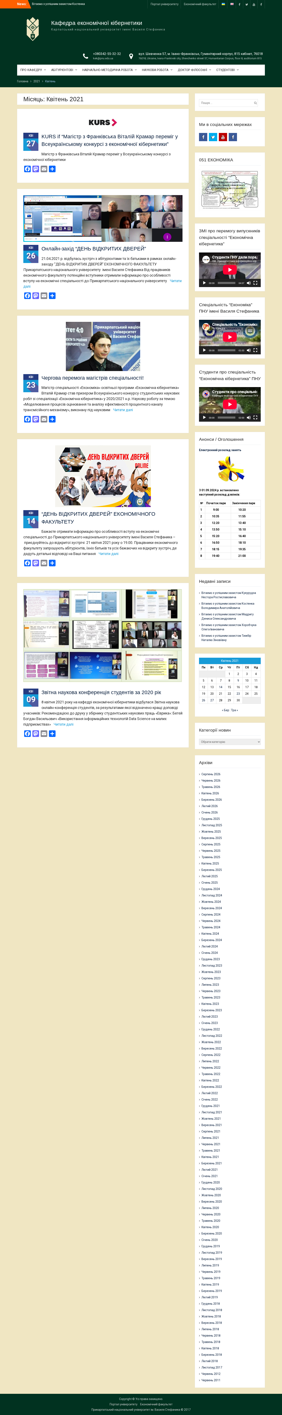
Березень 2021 (211, 1163)
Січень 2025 (209, 882)
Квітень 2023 (210, 1003)
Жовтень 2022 (211, 1042)
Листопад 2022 (211, 1035)
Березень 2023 (211, 1010)
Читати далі (123, 410)
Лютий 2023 (209, 1016)
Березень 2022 (211, 1086)
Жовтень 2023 (211, 972)
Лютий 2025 (209, 876)
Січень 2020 (209, 1240)
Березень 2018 (211, 1354)
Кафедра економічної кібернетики (96, 23)
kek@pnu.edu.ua (103, 58)
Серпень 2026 (210, 774)
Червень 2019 (210, 1271)
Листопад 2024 (211, 895)
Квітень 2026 (210, 793)
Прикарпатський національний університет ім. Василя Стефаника (135, 1409)
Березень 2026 (211, 799)
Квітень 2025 (210, 863)
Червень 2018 (210, 1335)
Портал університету (165, 4)
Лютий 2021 (209, 1169)
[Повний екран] (255, 283)
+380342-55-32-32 (107, 54)
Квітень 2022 (210, 1080)
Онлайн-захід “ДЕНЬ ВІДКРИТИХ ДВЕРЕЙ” (93, 248)
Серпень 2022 (210, 1055)
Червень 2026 (210, 780)
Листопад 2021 (211, 1112)
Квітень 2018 (210, 1348)
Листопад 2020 (211, 1188)
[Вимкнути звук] (249, 283)
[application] (230, 270)
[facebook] (239, 4)
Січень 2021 (209, 1176)
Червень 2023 (210, 991)
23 (238, 693)
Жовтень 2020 (211, 1195)
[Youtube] (254, 4)
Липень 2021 (210, 1137)
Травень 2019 (210, 1278)
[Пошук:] (229, 103)
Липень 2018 (210, 1329)
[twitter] (247, 4)
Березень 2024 (211, 940)
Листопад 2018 (211, 1310)
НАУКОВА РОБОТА (155, 70)
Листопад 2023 (211, 965)
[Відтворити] (204, 283)
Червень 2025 (210, 850)
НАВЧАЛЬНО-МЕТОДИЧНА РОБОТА (107, 70)
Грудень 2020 (210, 1182)
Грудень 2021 (210, 1106)
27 (212, 700)
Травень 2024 (210, 927)
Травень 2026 (210, 787)
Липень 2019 (210, 1265)
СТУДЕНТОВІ (225, 70)
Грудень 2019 (210, 1246)
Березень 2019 (211, 1291)
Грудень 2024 (210, 889)
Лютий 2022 (209, 1093)
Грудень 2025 (210, 818)
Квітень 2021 (210, 1157)
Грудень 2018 (210, 1303)
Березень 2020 (211, 1233)
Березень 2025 (211, 870)
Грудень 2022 (210, 1029)
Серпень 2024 (210, 914)
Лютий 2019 (209, 1297)
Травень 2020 (210, 1220)
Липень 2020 (210, 1208)
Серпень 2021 (210, 1131)
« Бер (225, 710)
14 (220, 687)
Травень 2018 (210, 1342)
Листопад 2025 (211, 825)
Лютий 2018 (209, 1361)
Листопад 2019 (211, 1252)
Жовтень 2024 (211, 901)
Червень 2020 (210, 1214)
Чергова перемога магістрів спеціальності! (92, 378)
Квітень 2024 (210, 933)
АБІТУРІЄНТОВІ (62, 70)
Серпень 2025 (210, 844)
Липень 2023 (210, 984)
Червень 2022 (210, 1067)
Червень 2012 (210, 1373)
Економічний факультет (200, 4)
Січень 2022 (209, 1099)
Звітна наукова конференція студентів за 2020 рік (101, 692)
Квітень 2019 (210, 1284)
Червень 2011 (210, 1380)
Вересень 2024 (211, 908)
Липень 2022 (210, 1061)
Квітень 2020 (210, 1227)
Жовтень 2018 (211, 1316)
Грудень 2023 (210, 959)
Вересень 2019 (211, 1259)
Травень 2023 (210, 997)
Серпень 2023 (210, 978)
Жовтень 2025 (211, 831)
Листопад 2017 (211, 1367)
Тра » (234, 710)
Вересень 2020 (211, 1201)
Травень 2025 (210, 857)
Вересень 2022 (211, 1048)
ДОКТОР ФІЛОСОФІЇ (192, 70)
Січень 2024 (209, 952)
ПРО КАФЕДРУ (31, 70)
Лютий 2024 (209, 946)
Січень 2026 (209, 812)
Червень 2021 (210, 1144)
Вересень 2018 (211, 1322)
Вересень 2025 (211, 838)
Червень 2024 (210, 921)
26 (203, 700)
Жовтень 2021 (211, 1118)
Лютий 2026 (209, 806)
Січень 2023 (209, 1023)
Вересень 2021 (211, 1125)
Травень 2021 (210, 1150)
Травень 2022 (210, 1074)
